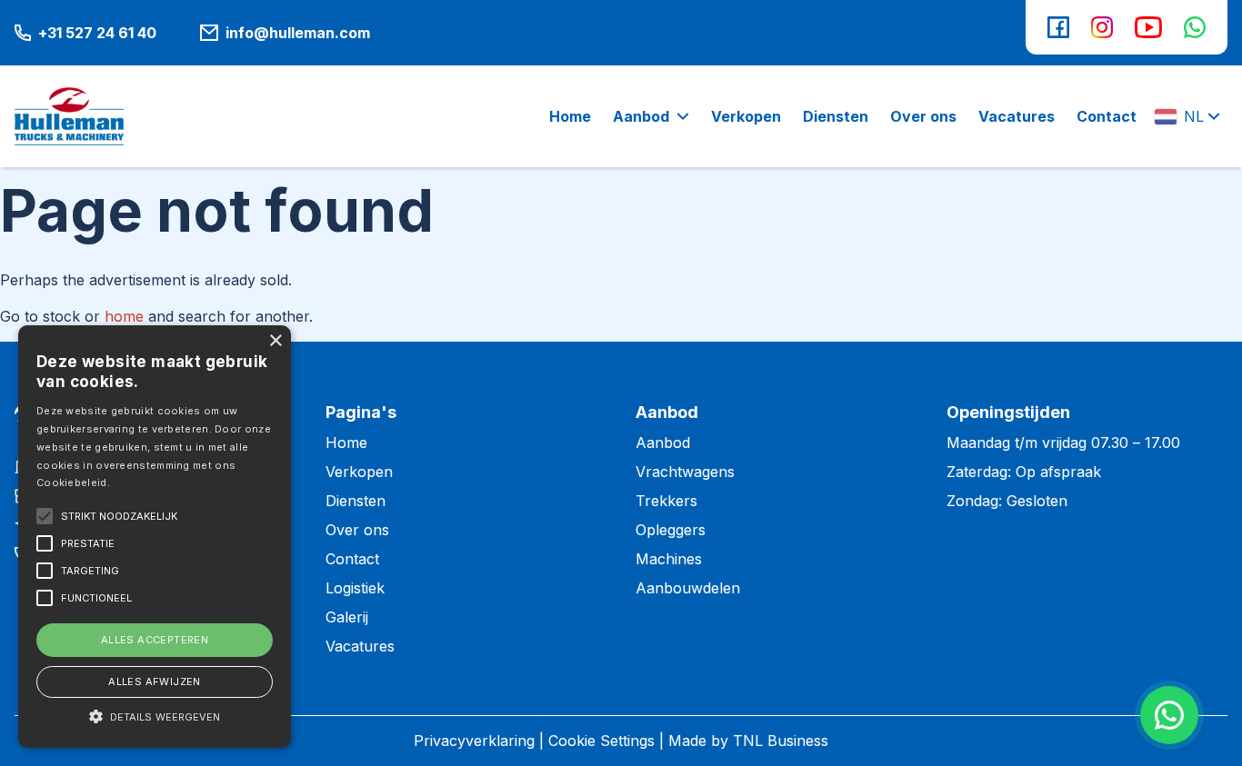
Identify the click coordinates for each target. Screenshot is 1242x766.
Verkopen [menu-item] (746, 116)
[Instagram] (1102, 27)
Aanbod (641, 116)
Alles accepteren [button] (154, 639)
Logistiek (355, 588)
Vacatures (360, 646)
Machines (669, 559)
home (124, 316)
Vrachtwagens (685, 472)
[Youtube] (1148, 27)
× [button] (275, 341)
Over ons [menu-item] (923, 116)
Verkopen (359, 472)
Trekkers (666, 501)
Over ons (357, 530)
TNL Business (780, 740)
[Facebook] (1058, 27)
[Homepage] (69, 116)
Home (346, 442)
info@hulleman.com (297, 33)
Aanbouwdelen (688, 588)
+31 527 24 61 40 (97, 33)
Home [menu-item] (570, 116)
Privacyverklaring (474, 740)
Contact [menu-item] (1107, 116)
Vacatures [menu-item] (1016, 116)
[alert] (154, 536)
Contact (352, 559)
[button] (154, 716)
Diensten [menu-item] (835, 116)
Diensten (356, 501)
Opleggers (671, 530)
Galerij (347, 617)
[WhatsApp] (1195, 27)
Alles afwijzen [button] (154, 681)
